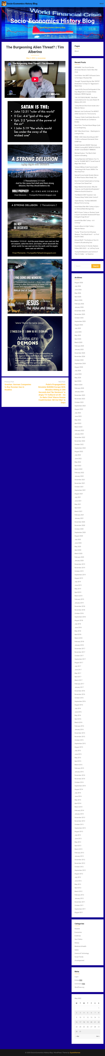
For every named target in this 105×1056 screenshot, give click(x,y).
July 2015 (78, 750)
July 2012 (78, 877)
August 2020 (79, 536)
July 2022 (78, 455)
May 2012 (78, 884)
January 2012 (79, 898)
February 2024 (79, 388)
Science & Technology (82, 953)
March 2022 (78, 469)
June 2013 (78, 838)
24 (80, 1027)
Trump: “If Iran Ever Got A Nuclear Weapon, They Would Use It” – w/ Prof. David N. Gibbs (87, 234)
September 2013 (80, 828)
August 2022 (79, 451)
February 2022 (79, 472)
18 (84, 1022)
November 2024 (80, 356)
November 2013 (80, 821)
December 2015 (80, 733)
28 (95, 1027)
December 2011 (80, 902)
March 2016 (78, 722)
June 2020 (78, 543)
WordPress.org (79, 987)
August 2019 (79, 578)
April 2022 (78, 465)
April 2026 (78, 297)
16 (76, 1022)
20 (91, 1022)
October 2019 (79, 571)
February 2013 (79, 853)
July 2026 (78, 286)
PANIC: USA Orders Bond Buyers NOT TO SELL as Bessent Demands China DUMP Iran (87, 139)
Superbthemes (75, 1053)
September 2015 (80, 743)
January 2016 (79, 729)
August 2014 (79, 789)
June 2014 (78, 796)
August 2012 (79, 874)
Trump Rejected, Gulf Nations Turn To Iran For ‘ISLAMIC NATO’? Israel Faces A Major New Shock (87, 161)
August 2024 (79, 367)
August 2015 (79, 747)
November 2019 (80, 567)
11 (84, 1017)
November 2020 (80, 525)
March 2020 (78, 553)
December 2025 (80, 311)
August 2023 (79, 409)
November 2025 (80, 314)
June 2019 (78, 585)
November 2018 (80, 610)
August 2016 (79, 705)
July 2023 (78, 413)
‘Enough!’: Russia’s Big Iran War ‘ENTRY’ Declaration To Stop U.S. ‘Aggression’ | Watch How (87, 84)
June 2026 (78, 289)
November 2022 (80, 441)
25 (84, 1027)
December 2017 (80, 648)
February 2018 (79, 641)
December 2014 (80, 775)
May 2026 (78, 293)
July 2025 (78, 328)
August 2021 (79, 494)
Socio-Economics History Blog (22, 3)
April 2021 (78, 508)
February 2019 (79, 599)
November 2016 (80, 694)
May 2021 (78, 504)
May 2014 (78, 800)
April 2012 (78, 888)
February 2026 (79, 304)
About (101, 3)
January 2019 (79, 603)
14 (95, 1017)
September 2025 (80, 321)
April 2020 (78, 550)
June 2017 (78, 669)
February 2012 (79, 895)
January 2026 (79, 307)
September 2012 (80, 870)
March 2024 (78, 385)
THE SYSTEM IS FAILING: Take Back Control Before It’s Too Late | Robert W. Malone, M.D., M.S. (87, 100)
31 (80, 1031)
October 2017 (79, 655)
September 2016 (80, 701)
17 (80, 1022)
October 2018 (79, 613)
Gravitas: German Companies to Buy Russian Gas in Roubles (18, 387)
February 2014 (79, 810)
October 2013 (79, 824)
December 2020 (80, 522)
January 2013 (79, 856)
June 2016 (78, 712)
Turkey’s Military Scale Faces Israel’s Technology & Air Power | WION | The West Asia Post (86, 169)
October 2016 (79, 698)
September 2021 (80, 490)
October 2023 (79, 402)
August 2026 (79, 282)
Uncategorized (79, 960)
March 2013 (78, 849)
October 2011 (79, 905)
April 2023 (78, 423)
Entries (78, 980)
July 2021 (78, 497)
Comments (80, 984)
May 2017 (78, 673)
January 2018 (79, 645)
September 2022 (80, 448)
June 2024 (78, 374)
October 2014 (79, 782)
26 (87, 1027)
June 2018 (78, 627)
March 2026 (78, 300)
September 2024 (80, 363)
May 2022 (78, 462)
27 (91, 1027)
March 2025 (78, 342)
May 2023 (78, 420)
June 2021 (78, 501)
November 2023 (80, 399)
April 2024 (78, 381)
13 (91, 1017)
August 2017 (79, 662)
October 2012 (79, 867)
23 (76, 1027)
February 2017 (79, 684)
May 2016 (78, 715)
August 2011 (79, 912)
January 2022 (79, 476)
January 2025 (79, 349)
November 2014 (80, 779)
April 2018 (78, 634)
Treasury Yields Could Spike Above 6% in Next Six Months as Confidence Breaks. (87, 119)
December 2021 (80, 479)
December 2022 (80, 437)
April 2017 (78, 677)
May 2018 (78, 631)
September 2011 (80, 909)
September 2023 (80, 406)
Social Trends (79, 957)
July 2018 (78, 624)
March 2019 (78, 596)
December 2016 (80, 691)
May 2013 (78, 842)
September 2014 (80, 786)
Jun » (98, 1036)
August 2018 (79, 620)
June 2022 (78, 458)
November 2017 (80, 652)
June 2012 (78, 881)
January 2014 (79, 814)
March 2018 (78, 638)
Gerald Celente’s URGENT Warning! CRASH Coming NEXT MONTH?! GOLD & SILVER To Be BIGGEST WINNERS (87, 147)
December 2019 (80, 564)
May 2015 (78, 757)
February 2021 (79, 515)
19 (87, 1022)
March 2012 (78, 891)
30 (76, 1031)
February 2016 (79, 726)
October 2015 (79, 740)
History (77, 943)
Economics (78, 932)
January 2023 (79, 434)
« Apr (77, 1036)
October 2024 (79, 360)
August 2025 (79, 325)
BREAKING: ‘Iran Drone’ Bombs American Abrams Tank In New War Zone (86, 70)
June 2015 (78, 754)
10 (80, 1017)
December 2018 (80, 606)
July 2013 (78, 835)
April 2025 (78, 339)
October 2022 (79, 444)
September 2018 (80, 617)
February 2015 (79, 768)
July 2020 (78, 539)
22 (99, 1022)
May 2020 (78, 546)
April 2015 (78, 761)
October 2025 (79, 318)
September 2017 (80, 659)
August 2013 (79, 831)
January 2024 (79, 391)
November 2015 (80, 736)
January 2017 (79, 687)
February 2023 (79, 430)
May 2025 (78, 335)
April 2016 (78, 719)
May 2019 (78, 589)
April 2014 (78, 803)
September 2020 (80, 532)
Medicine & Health (80, 946)
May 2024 (78, 377)
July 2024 (78, 370)
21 (95, 1022)
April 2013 (78, 845)
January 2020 (79, 560)
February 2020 (79, 557)
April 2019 (78, 592)
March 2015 (78, 765)
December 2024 (80, 353)
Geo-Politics (78, 939)
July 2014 (78, 793)
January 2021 (79, 518)
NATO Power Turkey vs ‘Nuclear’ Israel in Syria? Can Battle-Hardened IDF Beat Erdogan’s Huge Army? (87, 215)
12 (87, 1017)
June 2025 (78, 332)
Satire (77, 950)
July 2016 (78, 708)
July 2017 (78, 666)
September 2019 (80, 575)
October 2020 (79, 529)
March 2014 (78, 807)
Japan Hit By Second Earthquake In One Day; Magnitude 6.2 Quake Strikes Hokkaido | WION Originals (87, 92)
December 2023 (80, 395)
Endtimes (78, 936)
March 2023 (78, 427)
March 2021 (78, 511)
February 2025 (79, 346)
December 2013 (80, 817)
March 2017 (78, 680)
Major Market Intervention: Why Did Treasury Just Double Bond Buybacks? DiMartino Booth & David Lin (87, 189)
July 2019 (78, 581)
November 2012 (80, 863)
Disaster (77, 929)
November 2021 (80, 483)
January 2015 (79, 772)
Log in (76, 977)
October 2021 (79, 487)
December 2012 (80, 859)
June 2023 (78, 416)
